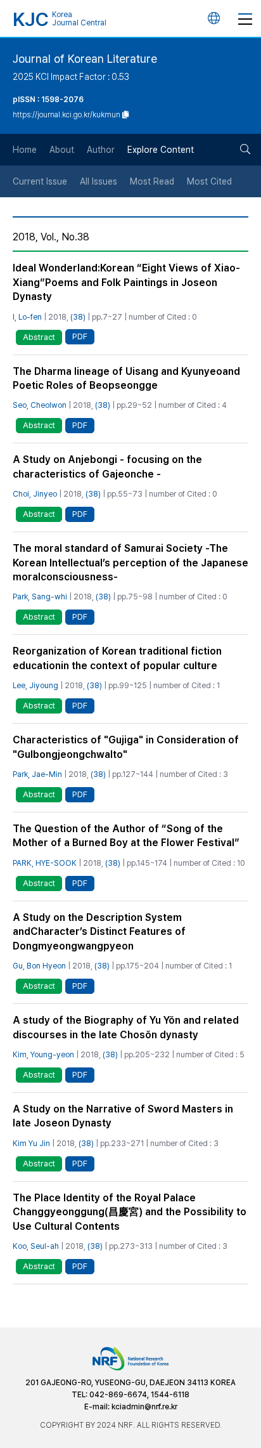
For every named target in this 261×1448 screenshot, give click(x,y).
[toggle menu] (245, 18)
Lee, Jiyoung (35, 685)
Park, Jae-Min (37, 774)
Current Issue (40, 181)
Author (101, 150)
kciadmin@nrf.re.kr (144, 1406)
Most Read (152, 181)
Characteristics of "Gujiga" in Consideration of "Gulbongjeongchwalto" (126, 747)
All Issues (98, 181)
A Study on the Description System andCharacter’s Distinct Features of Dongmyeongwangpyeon (99, 931)
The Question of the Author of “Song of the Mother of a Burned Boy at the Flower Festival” (126, 836)
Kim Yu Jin (31, 1143)
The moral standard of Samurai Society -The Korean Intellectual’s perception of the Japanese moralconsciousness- (130, 562)
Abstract (39, 337)
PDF (79, 336)
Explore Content (160, 150)
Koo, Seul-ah (36, 1246)
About (61, 150)
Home (25, 150)
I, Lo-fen (27, 317)
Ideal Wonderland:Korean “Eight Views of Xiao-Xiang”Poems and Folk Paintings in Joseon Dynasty (126, 282)
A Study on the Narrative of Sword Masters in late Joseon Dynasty (123, 1116)
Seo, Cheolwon (40, 405)
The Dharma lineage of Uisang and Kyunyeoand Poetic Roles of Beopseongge (126, 378)
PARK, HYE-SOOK (45, 863)
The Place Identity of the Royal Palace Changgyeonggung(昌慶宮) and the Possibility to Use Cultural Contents (129, 1212)
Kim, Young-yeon (43, 1054)
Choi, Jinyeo (35, 494)
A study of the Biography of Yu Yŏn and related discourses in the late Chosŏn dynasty (126, 1027)
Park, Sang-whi (40, 596)
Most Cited (209, 181)
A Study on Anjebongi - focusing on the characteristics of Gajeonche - (107, 466)
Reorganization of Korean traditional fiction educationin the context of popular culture (117, 658)
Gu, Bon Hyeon (39, 965)
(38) (78, 317)
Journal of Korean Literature (85, 58)
